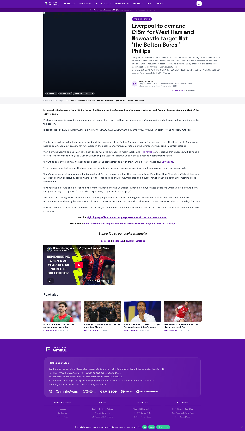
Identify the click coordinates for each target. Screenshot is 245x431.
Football (69, 4)
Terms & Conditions (103, 413)
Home (45, 100)
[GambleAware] (67, 391)
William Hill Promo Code (142, 409)
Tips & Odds (85, 4)
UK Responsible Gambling (102, 417)
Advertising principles (144, 10)
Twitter (130, 241)
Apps (148, 4)
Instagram (118, 241)
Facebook (105, 241)
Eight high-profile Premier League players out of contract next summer (127, 217)
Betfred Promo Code (142, 417)
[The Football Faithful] (51, 3)
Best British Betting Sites (182, 409)
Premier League (142, 19)
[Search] (199, 3)
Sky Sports (167, 162)
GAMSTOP (118, 376)
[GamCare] (126, 391)
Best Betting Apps (182, 417)
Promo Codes (121, 4)
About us (62, 409)
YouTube (140, 241)
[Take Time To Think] (147, 391)
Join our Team (62, 417)
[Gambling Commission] (89, 391)
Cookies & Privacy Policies (102, 409)
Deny (152, 427)
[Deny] (242, 427)
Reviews (137, 4)
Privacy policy (163, 427)
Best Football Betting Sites (183, 413)
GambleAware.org (74, 373)
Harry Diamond (146, 81)
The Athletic (147, 152)
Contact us (62, 413)
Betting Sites (102, 4)
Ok (145, 427)
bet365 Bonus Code (142, 413)
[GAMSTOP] (108, 391)
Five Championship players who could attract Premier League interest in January (129, 223)
